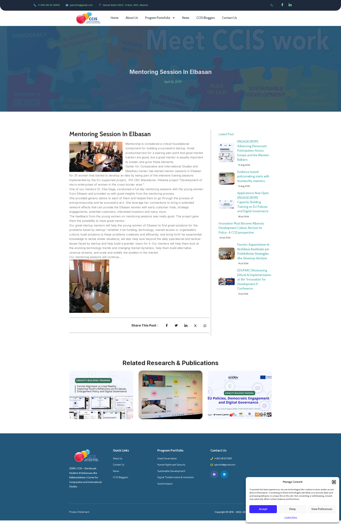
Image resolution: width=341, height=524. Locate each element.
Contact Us (229, 18)
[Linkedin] (224, 474)
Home (114, 18)
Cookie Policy (290, 517)
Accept (263, 509)
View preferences (321, 509)
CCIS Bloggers (205, 18)
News (185, 18)
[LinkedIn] (290, 5)
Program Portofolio (157, 18)
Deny (292, 509)
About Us (132, 18)
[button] (334, 482)
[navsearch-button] (271, 5)
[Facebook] (282, 5)
